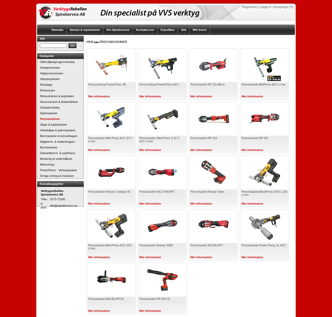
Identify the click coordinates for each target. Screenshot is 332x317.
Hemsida (57, 29)
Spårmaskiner (49, 113)
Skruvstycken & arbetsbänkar (59, 101)
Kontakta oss (145, 29)
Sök (183, 29)
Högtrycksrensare (51, 73)
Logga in (265, 7)
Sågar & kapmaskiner (53, 124)
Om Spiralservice (117, 29)
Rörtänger (46, 84)
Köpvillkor (168, 29)
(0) (291, 7)
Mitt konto (200, 29)
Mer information (99, 96)
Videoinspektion (50, 79)
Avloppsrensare (50, 67)
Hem (89, 42)
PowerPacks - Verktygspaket (58, 170)
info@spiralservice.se (63, 205)
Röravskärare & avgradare (57, 96)
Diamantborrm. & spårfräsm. (58, 153)
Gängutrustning (49, 107)
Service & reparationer (85, 29)
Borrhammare (48, 147)
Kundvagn (281, 7)
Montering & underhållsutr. (56, 158)
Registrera (249, 7)
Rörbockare (47, 90)
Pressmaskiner (50, 118)
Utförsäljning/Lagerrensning (57, 61)
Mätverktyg (47, 164)
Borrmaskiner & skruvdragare (59, 136)
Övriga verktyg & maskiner (57, 175)
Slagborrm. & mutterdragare (57, 141)
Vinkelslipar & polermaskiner (57, 130)
